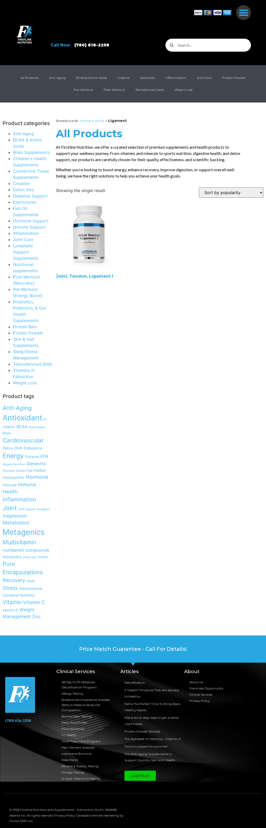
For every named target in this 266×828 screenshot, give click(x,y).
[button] (243, 12)
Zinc (36, 616)
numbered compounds (26, 550)
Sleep (30, 581)
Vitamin (12, 602)
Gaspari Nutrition (14, 464)
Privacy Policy (199, 701)
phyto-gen (30, 557)
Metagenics (23, 532)
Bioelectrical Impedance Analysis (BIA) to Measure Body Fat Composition (86, 705)
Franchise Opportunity (206, 688)
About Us (196, 682)
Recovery (14, 580)
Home (85, 121)
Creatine (123, 78)
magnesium (15, 515)
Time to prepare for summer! (146, 746)
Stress (10, 588)
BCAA (22, 426)
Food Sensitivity (73, 729)
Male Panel (70, 760)
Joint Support (27, 509)
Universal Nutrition (19, 595)
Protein (43, 557)
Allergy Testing (72, 693)
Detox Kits (147, 78)
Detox (8, 448)
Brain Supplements (31, 152)
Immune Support (29, 227)
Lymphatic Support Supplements (25, 252)
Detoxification (134, 683)
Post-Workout (114, 90)
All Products (30, 78)
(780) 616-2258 (18, 720)
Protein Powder (234, 78)
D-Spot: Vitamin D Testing (81, 779)
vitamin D (10, 610)
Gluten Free (24, 471)
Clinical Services (200, 694)
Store (99, 121)
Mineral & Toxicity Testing (80, 766)
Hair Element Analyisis (78, 747)
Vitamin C (34, 602)
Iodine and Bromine (76, 754)
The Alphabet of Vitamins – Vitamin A (152, 739)
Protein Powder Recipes (142, 731)
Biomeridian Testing (77, 716)
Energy (13, 456)
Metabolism (16, 522)
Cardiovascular (23, 440)
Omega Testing (73, 772)
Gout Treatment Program (81, 741)
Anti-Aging (57, 78)
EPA (44, 456)
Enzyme (32, 456)
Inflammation (175, 78)
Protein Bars (25, 326)
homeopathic (13, 477)
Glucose (9, 471)
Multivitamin (19, 542)
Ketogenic (43, 509)
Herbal (39, 470)
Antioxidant (22, 417)
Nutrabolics (12, 557)
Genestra (36, 463)
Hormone (37, 477)
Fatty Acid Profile (74, 722)
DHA (18, 448)
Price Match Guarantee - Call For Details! (133, 649)
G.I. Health (69, 735)
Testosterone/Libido (149, 90)
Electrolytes (24, 202)
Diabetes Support (30, 196)
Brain (7, 433)
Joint (10, 508)
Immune (10, 485)
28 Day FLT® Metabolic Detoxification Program (79, 684)
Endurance (33, 448)
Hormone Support (31, 220)
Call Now (80, 45)
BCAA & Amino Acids (91, 78)
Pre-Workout (83, 90)
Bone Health (37, 427)
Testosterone (30, 588)
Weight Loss (183, 90)
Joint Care (204, 78)
